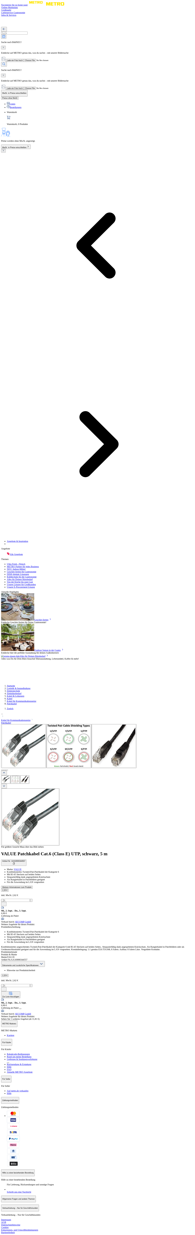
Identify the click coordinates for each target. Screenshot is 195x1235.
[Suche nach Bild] (3, 37)
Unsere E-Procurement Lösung (21, 587)
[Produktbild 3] (24, 779)
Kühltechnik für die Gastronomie (22, 577)
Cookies (5, 1227)
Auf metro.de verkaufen (17, 1091)
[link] (100, 118)
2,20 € (4, 890)
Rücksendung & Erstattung (19, 1064)
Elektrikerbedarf (14, 693)
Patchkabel (12, 704)
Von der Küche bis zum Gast (20, 582)
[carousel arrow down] (4, 786)
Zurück (10, 708)
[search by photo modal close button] (3, 47)
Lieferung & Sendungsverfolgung (22, 1059)
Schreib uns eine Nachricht (19, 1192)
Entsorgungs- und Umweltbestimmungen (19, 1230)
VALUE (18, 869)
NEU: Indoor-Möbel (16, 569)
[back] (4, 29)
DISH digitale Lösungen (18, 574)
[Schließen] (3, 151)
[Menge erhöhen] (31, 900)
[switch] (10, 98)
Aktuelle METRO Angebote (20, 1072)
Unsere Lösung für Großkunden (21, 584)
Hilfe (9, 1067)
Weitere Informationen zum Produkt (17, 887)
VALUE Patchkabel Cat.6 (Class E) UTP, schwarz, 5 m (54, 853)
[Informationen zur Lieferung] (20, 1008)
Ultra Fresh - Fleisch (16, 564)
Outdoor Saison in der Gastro (47, 650)
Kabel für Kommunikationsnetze (21, 701)
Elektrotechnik (13, 691)
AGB (3, 1222)
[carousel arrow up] (4, 773)
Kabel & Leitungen (15, 696)
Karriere (10, 1035)
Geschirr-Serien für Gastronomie (21, 571)
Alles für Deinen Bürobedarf (20, 579)
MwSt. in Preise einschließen (14, 147)
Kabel (9, 698)
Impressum (6, 1219)
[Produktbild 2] (15, 779)
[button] (97, 715)
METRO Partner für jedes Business (23, 566)
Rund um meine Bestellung (19, 1056)
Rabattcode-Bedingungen (18, 1054)
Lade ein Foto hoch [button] (15, 60)
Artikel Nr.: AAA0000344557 (13, 861)
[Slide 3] (7, 770)
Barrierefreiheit (8, 1232)
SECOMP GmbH (23, 922)
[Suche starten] (4, 64)
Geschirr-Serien (41, 620)
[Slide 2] (4, 770)
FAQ (9, 1069)
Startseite (11, 686)
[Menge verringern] (2, 900)
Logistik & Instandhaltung (18, 688)
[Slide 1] (2, 770)
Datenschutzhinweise (10, 1225)
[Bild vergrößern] (30, 817)
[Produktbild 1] (6, 779)
